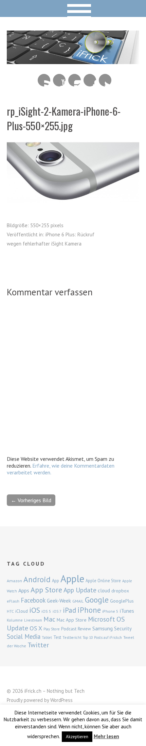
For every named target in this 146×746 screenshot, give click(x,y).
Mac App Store (72, 620)
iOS (34, 610)
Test (57, 637)
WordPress (61, 700)
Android (37, 579)
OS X (36, 628)
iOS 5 (46, 611)
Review (84, 629)
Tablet (47, 637)
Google (97, 599)
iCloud (21, 611)
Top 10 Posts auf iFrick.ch (102, 637)
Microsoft (101, 619)
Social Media (23, 636)
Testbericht (71, 637)
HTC (10, 611)
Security (123, 628)
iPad (69, 610)
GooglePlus (122, 601)
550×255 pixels (46, 225)
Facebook (90, 80)
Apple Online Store (103, 580)
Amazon (14, 580)
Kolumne (15, 620)
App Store (46, 589)
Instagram (74, 80)
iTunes (127, 610)
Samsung (102, 628)
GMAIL (78, 601)
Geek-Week (59, 600)
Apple (72, 578)
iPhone (89, 610)
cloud (104, 590)
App (55, 581)
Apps (23, 590)
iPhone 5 (110, 611)
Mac (49, 619)
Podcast (68, 629)
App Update (79, 590)
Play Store (51, 629)
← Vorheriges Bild (31, 500)
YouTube (59, 80)
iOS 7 (57, 611)
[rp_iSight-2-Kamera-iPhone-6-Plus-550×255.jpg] (73, 200)
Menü (73, 8)
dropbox (120, 591)
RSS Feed (44, 80)
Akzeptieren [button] (77, 737)
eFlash (13, 601)
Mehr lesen (106, 736)
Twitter (105, 80)
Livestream (33, 620)
